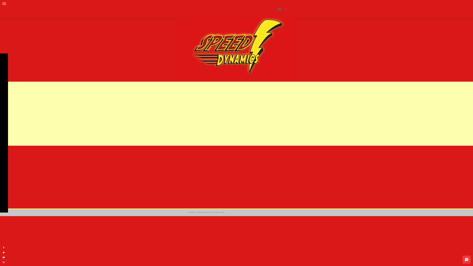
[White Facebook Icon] (3, 247)
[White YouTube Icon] (3, 257)
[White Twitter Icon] (3, 252)
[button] (4, 3)
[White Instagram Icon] (3, 262)
